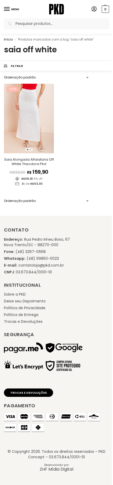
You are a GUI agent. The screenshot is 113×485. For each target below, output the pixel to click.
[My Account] (94, 9)
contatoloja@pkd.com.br (41, 265)
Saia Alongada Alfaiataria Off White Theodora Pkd (29, 161)
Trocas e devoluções (28, 393)
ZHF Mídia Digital (56, 469)
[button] (104, 9)
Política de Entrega (21, 314)
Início (8, 39)
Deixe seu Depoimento (25, 301)
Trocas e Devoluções (23, 321)
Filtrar (17, 66)
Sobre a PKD (15, 294)
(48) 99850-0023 (43, 258)
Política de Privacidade (24, 308)
